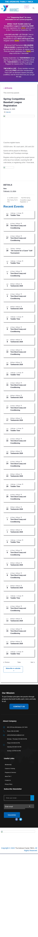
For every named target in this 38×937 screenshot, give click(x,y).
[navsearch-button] (33, 8)
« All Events (7, 88)
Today (19, 662)
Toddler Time (15, 215)
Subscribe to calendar (13, 668)
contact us (19, 707)
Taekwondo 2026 (16, 286)
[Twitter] (20, 819)
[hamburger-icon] (26, 6)
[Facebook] (16, 819)
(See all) (8, 112)
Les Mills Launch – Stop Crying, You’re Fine (13, 199)
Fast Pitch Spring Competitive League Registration (25, 200)
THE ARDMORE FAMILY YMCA (19, 2)
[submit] (32, 798)
